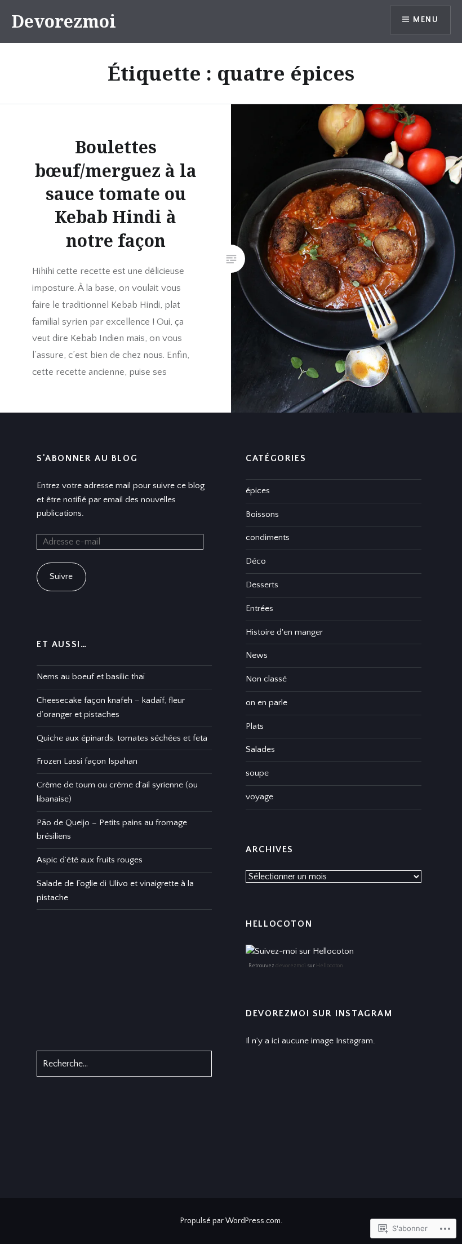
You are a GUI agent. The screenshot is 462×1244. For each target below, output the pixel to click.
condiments (268, 537)
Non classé (266, 679)
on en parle (266, 702)
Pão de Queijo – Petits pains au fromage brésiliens (112, 830)
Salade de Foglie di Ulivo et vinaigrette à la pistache (115, 890)
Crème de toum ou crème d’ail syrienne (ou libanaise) (117, 792)
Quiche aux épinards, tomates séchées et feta (122, 738)
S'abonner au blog (87, 458)
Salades (260, 749)
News (257, 655)
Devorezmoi (63, 21)
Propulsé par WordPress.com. (231, 1220)
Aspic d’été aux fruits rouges (90, 860)
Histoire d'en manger (284, 632)
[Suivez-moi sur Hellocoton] (300, 951)
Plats (255, 726)
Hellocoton (329, 966)
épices (258, 490)
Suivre (61, 576)
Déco (256, 561)
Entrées (259, 608)
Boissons (262, 514)
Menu (425, 19)
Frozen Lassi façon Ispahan (87, 761)
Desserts (262, 585)
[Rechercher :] (124, 1064)
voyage (259, 797)
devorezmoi (291, 966)
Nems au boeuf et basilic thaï (91, 676)
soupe (257, 773)
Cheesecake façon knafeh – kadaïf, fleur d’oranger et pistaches (111, 707)
